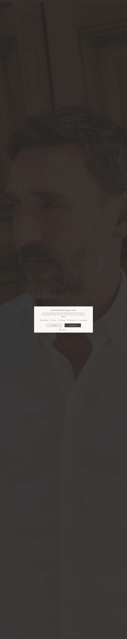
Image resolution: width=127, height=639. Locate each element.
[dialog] (63, 319)
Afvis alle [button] (54, 325)
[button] (63, 330)
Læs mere (63, 316)
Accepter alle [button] (72, 325)
